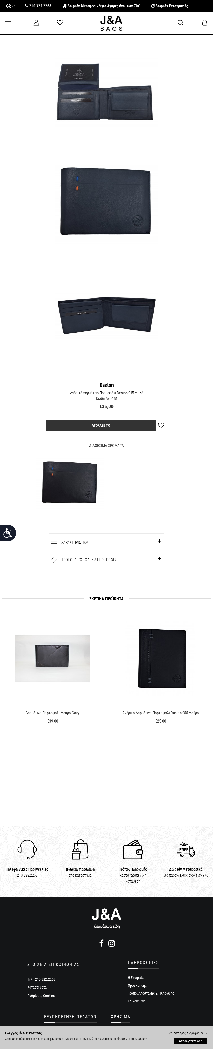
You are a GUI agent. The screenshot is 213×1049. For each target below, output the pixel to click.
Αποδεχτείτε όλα (190, 1041)
